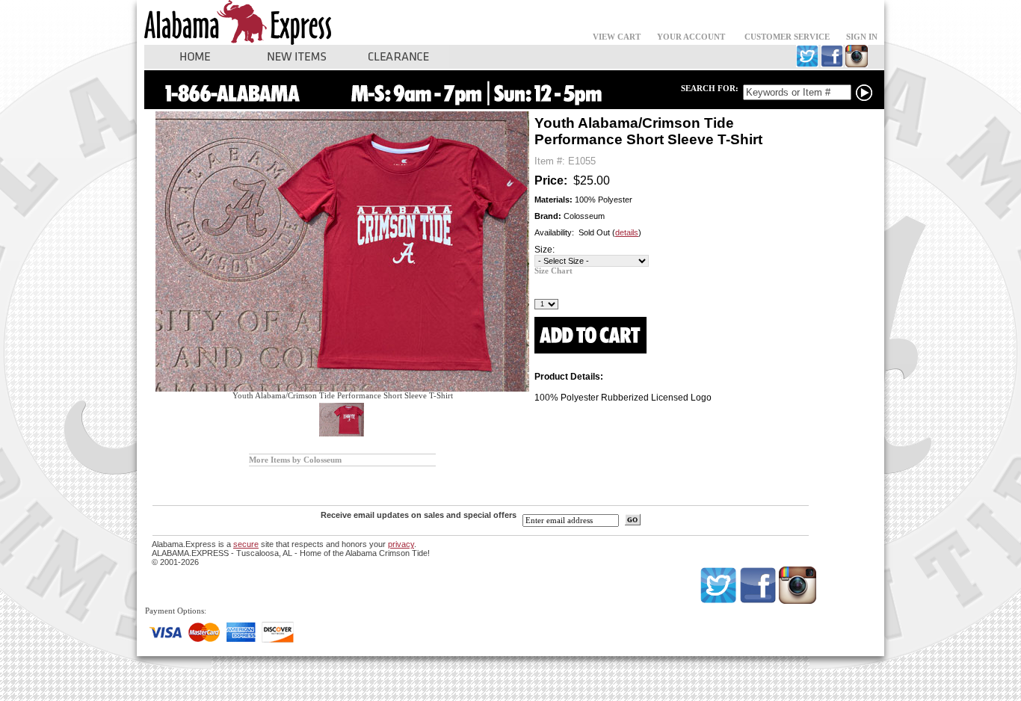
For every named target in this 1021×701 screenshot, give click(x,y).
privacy (401, 544)
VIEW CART (617, 37)
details (626, 232)
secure (246, 544)
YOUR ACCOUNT (691, 37)
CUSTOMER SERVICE (787, 37)
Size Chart (553, 271)
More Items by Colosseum (295, 460)
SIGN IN (861, 37)
